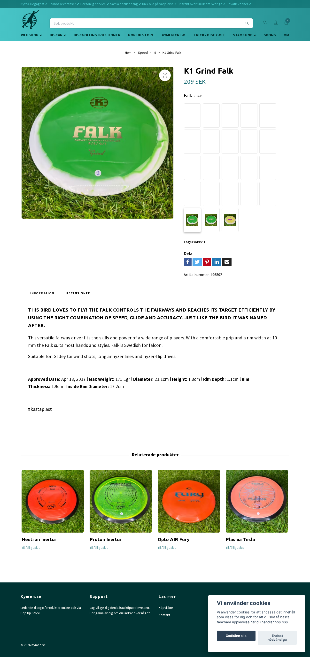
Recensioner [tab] (78, 293)
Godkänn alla (236, 636)
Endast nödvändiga (277, 638)
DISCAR (56, 34)
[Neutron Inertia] (53, 501)
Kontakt (164, 615)
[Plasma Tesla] (257, 501)
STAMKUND (243, 34)
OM (286, 34)
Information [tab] (42, 293)
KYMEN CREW (173, 34)
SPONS (270, 34)
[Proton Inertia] (121, 501)
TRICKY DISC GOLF (209, 34)
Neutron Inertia (39, 539)
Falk (193, 95)
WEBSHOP (30, 34)
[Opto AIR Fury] (189, 501)
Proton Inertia (105, 539)
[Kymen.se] (30, 23)
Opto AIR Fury (174, 539)
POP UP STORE (141, 34)
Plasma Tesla (240, 539)
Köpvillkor (166, 607)
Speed (143, 52)
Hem (128, 52)
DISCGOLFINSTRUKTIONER (97, 34)
